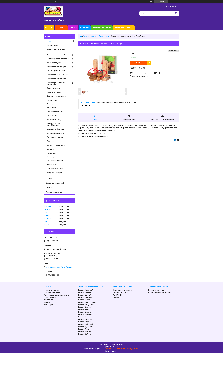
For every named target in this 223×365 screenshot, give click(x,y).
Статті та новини (122, 28)
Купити (138, 63)
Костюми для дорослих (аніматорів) (56, 83)
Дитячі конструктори (55, 169)
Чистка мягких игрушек (156, 290)
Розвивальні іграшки (55, 137)
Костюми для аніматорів (56, 67)
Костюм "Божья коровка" (88, 302)
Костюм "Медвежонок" (87, 305)
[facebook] (175, 141)
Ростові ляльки (52, 45)
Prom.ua (122, 344)
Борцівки (50, 149)
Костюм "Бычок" (84, 295)
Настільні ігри (52, 100)
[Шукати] (176, 13)
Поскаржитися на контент (111, 349)
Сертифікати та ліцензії (55, 183)
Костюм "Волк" (84, 309)
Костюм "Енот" (83, 329)
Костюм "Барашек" (85, 290)
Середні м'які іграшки (52, 292)
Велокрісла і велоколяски (56, 96)
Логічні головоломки (55, 112)
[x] (178, 141)
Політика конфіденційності (130, 349)
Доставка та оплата (101, 28)
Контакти (84, 28)
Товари (59, 28)
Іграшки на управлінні (55, 92)
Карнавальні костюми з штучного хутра (56, 50)
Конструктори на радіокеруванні (53, 124)
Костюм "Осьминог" (85, 314)
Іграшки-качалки (50, 297)
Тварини (47, 302)
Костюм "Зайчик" (84, 334)
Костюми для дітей (54, 63)
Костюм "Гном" (84, 317)
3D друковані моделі (54, 173)
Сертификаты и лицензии (122, 290)
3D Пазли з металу (54, 120)
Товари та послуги (90, 36)
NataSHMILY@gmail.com (55, 256)
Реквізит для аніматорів (56, 71)
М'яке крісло (48, 300)
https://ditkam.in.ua (53, 253)
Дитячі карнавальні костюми (58, 59)
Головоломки (104, 36)
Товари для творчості (55, 157)
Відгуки (49, 188)
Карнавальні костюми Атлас (58, 55)
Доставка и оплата (120, 292)
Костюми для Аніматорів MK (58, 75)
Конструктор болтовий (55, 129)
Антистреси (51, 104)
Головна (49, 28)
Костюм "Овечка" (85, 307)
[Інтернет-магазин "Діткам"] (53, 11)
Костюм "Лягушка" (85, 331)
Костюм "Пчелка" (84, 292)
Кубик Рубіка (52, 108)
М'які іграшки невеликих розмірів (56, 295)
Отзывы (116, 297)
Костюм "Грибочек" (85, 322)
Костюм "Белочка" (85, 297)
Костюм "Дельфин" (85, 327)
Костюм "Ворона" (85, 312)
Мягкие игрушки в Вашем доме (159, 292)
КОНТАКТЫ (117, 295)
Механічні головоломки (56, 145)
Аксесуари (51, 141)
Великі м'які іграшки (51, 290)
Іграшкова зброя (53, 165)
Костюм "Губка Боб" (85, 324)
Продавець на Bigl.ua (112, 347)
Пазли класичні (52, 116)
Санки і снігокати (53, 88)
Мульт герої (48, 305)
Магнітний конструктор (56, 133)
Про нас (73, 28)
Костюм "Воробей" (85, 319)
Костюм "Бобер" (84, 300)
